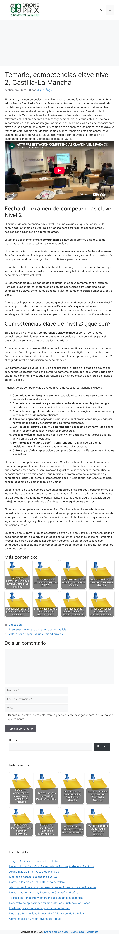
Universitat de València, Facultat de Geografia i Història (44, 892)
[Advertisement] (59, 43)
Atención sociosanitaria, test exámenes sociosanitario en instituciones (52, 887)
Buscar (13, 740)
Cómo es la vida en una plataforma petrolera (37, 882)
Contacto (92, 931)
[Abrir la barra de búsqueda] (101, 10)
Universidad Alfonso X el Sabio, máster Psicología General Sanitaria (51, 866)
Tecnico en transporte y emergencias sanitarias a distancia (46, 897)
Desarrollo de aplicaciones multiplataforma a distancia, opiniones (49, 903)
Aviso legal (78, 931)
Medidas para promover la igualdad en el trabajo (39, 908)
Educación (15, 624)
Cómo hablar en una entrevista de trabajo (35, 918)
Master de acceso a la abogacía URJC (33, 876)
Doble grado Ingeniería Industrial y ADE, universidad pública (46, 913)
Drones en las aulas (56, 931)
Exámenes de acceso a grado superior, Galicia (37, 629)
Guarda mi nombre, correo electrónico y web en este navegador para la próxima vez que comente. (60, 717)
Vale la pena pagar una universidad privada (36, 634)
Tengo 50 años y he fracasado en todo (33, 861)
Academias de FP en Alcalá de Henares (34, 871)
